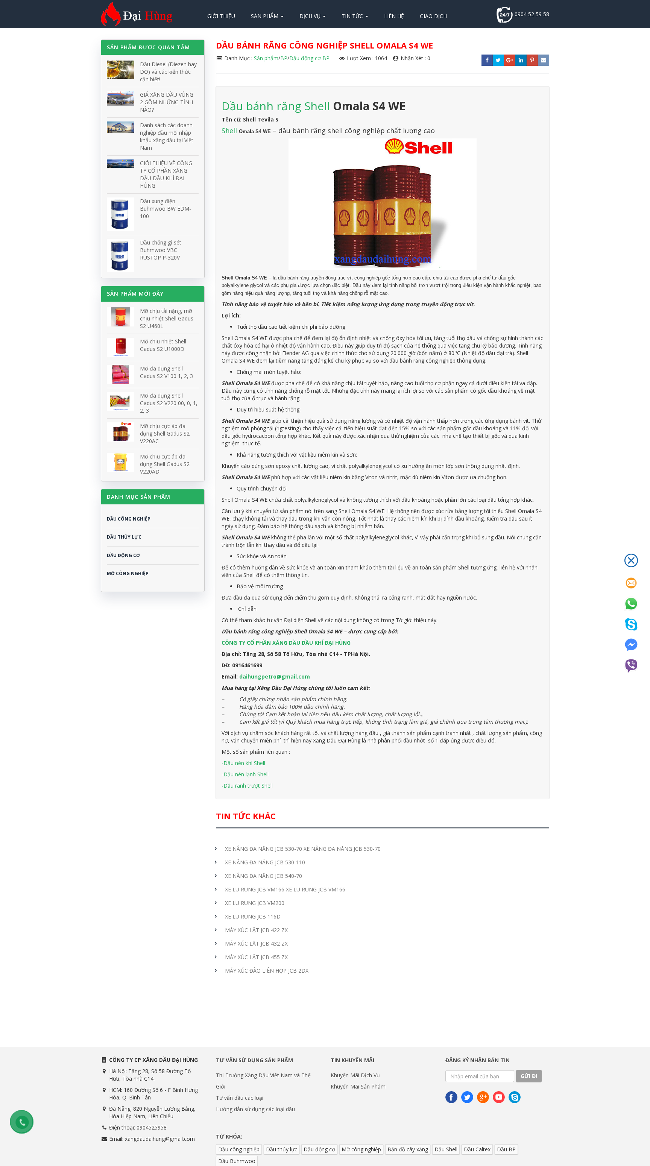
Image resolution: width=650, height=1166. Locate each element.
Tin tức (353, 16)
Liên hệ (394, 16)
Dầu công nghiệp (239, 1149)
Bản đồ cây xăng (407, 1149)
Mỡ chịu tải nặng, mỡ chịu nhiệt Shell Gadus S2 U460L (166, 318)
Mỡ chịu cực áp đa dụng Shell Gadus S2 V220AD (165, 464)
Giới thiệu (221, 16)
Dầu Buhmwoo (236, 1160)
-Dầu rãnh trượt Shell (247, 785)
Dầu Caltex (477, 1149)
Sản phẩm (265, 16)
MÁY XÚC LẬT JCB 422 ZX (256, 930)
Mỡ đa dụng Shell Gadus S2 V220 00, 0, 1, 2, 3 (168, 403)
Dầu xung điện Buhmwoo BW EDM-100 (165, 208)
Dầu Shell (445, 1149)
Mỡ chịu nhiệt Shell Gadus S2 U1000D (163, 345)
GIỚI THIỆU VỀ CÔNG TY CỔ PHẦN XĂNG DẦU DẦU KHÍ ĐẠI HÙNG (166, 174)
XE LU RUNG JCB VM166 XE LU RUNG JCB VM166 (285, 889)
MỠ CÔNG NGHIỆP (128, 573)
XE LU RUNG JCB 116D (253, 916)
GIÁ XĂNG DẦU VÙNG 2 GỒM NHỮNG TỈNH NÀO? (166, 102)
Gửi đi (529, 1075)
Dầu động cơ (319, 1149)
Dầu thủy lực (281, 1149)
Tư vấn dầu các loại (239, 1097)
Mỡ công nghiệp (361, 1149)
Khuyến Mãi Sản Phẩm (358, 1086)
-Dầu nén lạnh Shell (245, 774)
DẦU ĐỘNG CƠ (123, 555)
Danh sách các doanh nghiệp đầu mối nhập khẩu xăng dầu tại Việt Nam (166, 136)
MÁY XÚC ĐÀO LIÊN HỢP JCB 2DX (266, 970)
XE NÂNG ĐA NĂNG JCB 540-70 (263, 875)
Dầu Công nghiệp (128, 519)
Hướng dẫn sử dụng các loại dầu (255, 1109)
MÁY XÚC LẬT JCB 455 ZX (256, 957)
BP (283, 58)
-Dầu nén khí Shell (243, 763)
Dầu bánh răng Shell (276, 106)
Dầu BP (506, 1149)
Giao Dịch (433, 16)
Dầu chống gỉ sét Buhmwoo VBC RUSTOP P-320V (160, 250)
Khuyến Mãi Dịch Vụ (355, 1075)
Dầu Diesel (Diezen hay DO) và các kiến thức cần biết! (168, 72)
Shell (230, 130)
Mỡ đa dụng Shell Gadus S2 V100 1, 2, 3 (166, 372)
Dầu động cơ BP (309, 58)
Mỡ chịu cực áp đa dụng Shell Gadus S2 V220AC (165, 433)
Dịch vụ (310, 16)
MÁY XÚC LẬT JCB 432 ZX (256, 943)
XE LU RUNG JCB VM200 (254, 902)
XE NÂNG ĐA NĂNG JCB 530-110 (265, 862)
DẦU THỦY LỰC (124, 537)
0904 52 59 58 (531, 14)
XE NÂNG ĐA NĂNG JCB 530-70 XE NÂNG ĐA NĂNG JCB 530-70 (303, 848)
